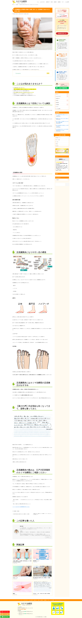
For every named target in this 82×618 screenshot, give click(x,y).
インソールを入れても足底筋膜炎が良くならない (21, 506)
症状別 (27, 13)
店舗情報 (57, 104)
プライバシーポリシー (58, 600)
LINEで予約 (6, 616)
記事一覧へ (48, 537)
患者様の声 (58, 98)
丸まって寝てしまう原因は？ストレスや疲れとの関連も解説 (62, 122)
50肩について (58, 137)
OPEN (48, 73)
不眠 (57, 143)
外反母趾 (25, 13)
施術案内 (57, 102)
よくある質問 (58, 108)
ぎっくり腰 (58, 139)
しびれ (57, 141)
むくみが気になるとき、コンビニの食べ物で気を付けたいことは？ (62, 130)
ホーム (57, 94)
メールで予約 (5, 614)
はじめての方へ (58, 96)
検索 (67, 184)
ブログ (57, 106)
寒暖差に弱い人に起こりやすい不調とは (62, 118)
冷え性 (57, 145)
